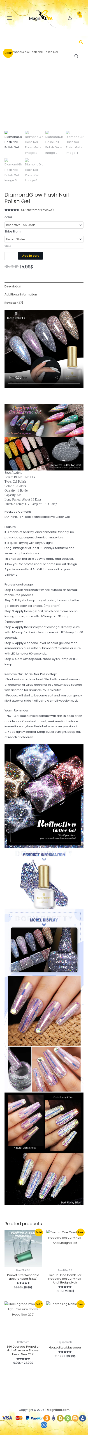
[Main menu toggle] (9, 18)
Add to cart (30, 256)
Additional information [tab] (21, 294)
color (8, 217)
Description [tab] (13, 286)
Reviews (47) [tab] (14, 303)
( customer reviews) (37, 210)
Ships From (13, 231)
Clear (8, 245)
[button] (81, 42)
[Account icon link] (70, 18)
